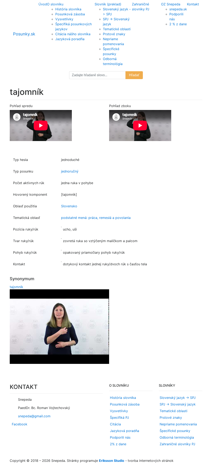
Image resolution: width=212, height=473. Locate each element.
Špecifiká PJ (119, 417)
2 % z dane (178, 24)
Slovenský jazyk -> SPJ (178, 398)
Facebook (19, 424)
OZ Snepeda (170, 4)
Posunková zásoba (70, 14)
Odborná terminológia (177, 437)
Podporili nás (120, 437)
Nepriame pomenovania (178, 424)
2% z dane (118, 444)
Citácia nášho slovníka (72, 34)
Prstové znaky (114, 34)
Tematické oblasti (117, 29)
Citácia (115, 424)
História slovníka (68, 9)
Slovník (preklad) (108, 4)
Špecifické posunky (175, 431)
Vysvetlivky (64, 19)
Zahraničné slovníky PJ (177, 444)
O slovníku (55, 4)
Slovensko (69, 206)
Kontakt (193, 4)
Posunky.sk (24, 33)
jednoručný (69, 171)
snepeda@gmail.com (34, 416)
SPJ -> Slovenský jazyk (178, 404)
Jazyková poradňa (69, 39)
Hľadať (134, 75)
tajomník (16, 287)
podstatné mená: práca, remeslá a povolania (96, 218)
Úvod (43, 4)
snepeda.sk (178, 9)
